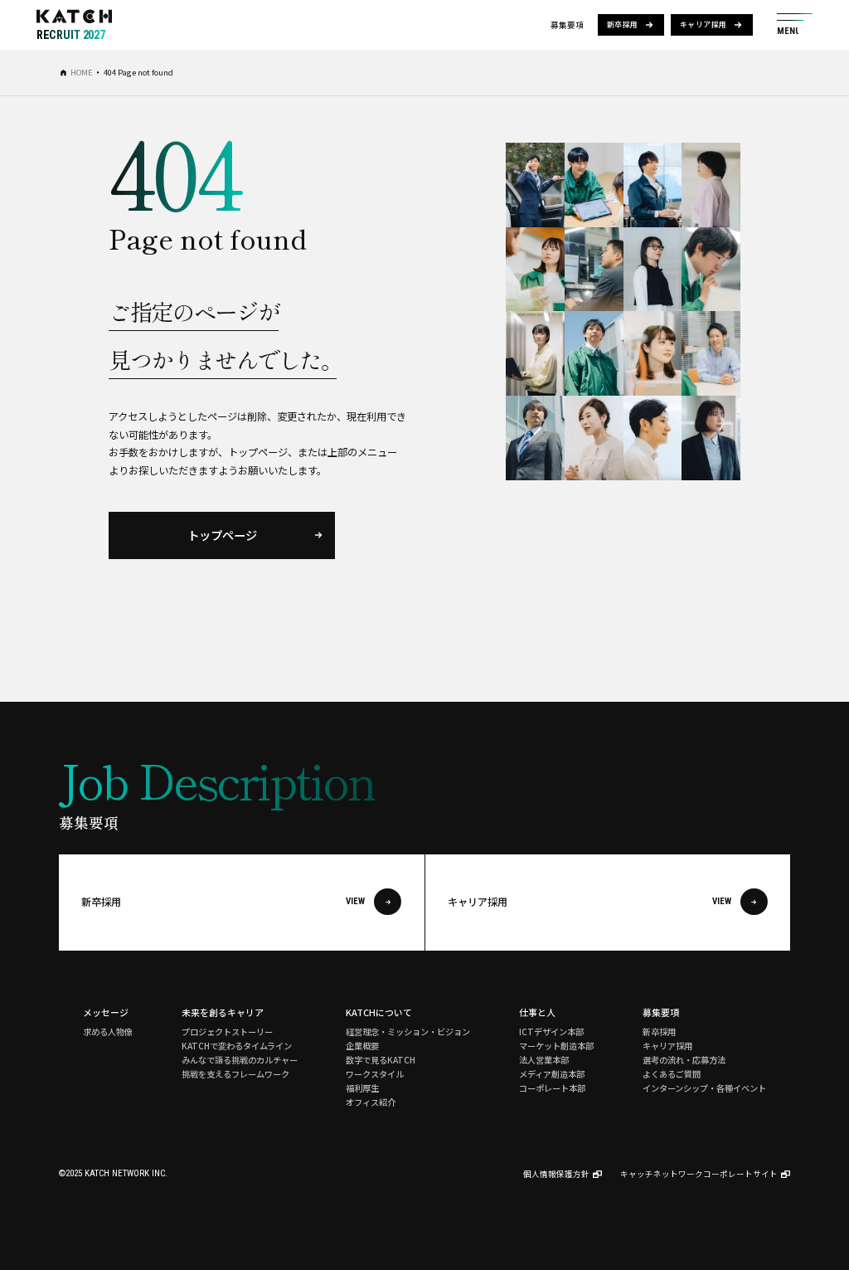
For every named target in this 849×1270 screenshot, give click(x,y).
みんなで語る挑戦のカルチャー (240, 1059)
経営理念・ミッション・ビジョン (408, 1031)
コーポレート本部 (552, 1088)
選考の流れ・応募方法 (684, 1059)
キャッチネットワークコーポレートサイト (699, 1174)
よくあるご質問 (672, 1074)
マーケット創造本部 (556, 1045)
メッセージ (106, 1012)
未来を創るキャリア (223, 1012)
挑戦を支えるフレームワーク (235, 1074)
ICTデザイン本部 (551, 1031)
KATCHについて (379, 1012)
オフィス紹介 (370, 1102)
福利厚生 (362, 1088)
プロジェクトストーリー (227, 1031)
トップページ (222, 534)
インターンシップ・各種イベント (704, 1088)
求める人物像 (108, 1031)
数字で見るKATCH (380, 1059)
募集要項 (661, 1012)
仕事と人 (537, 1012)
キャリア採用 (703, 24)
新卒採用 (622, 24)
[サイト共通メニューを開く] (795, 24)
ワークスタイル (375, 1074)
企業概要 (362, 1045)
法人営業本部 (544, 1059)
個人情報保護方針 (556, 1174)
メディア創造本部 (552, 1074)
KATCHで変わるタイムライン (237, 1045)
